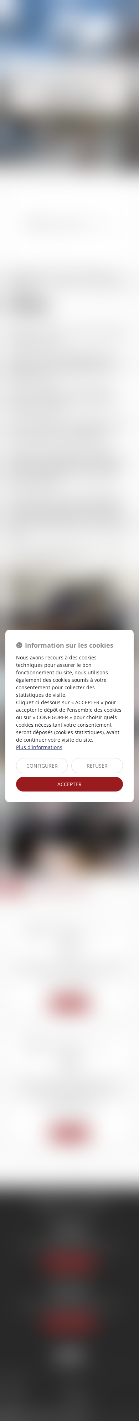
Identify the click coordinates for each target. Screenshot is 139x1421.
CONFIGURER (42, 765)
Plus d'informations (39, 747)
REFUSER (97, 765)
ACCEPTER (69, 784)
